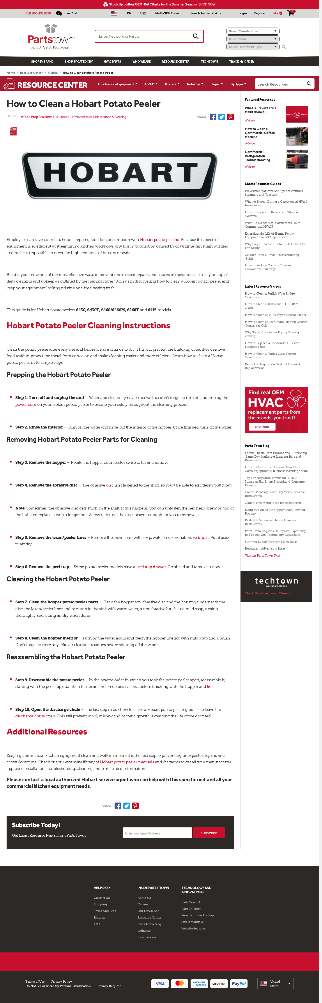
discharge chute (30, 716)
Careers (143, 904)
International (147, 937)
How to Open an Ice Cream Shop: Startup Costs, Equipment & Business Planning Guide (276, 469)
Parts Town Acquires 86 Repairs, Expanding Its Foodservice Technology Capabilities (275, 532)
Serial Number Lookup (197, 915)
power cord (25, 404)
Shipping (100, 904)
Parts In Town (191, 908)
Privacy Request (108, 986)
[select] (275, 984)
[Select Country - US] (114, 13)
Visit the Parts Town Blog (262, 555)
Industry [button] (193, 84)
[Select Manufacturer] (253, 31)
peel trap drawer (150, 567)
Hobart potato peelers (159, 239)
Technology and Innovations (196, 890)
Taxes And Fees (105, 911)
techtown (144, 930)
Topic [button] (215, 84)
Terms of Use (34, 981)
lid (208, 686)
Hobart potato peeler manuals (126, 762)
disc (109, 485)
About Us (144, 897)
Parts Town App (192, 902)
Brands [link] (170, 84)
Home (11, 73)
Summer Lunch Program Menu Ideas (271, 541)
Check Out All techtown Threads (268, 593)
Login (242, 13)
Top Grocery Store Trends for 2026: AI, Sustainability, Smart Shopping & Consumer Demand (275, 481)
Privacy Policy (61, 981)
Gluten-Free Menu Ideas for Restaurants (273, 502)
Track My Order (241, 61)
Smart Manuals (192, 922)
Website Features (193, 928)
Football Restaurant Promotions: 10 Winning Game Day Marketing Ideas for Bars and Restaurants (276, 456)
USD (143, 13)
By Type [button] (237, 84)
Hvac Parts (112, 61)
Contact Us (102, 897)
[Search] (284, 47)
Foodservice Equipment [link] (116, 84)
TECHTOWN (209, 61)
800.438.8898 (41, 13)
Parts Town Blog (149, 924)
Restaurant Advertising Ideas (265, 548)
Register (259, 13)
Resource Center (175, 61)
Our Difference (148, 911)
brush (203, 537)
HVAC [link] (149, 84)
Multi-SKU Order (167, 13)
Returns (99, 917)
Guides (53, 73)
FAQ (97, 924)
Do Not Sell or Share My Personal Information (58, 986)
